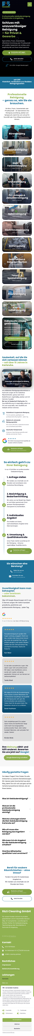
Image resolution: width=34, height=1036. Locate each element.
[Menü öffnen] (29, 4)
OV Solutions (12, 936)
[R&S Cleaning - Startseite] (6, 4)
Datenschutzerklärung (8, 1033)
